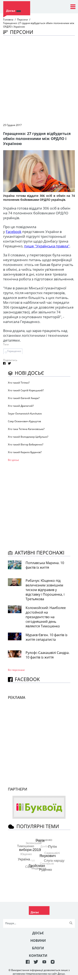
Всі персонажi (16, 670)
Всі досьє (13, 460)
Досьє (38, 933)
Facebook (13, 231)
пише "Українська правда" (46, 246)
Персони (22, 19)
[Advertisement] (39, 79)
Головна (8, 19)
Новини (38, 940)
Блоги (38, 948)
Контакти (38, 955)
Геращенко (14, 351)
